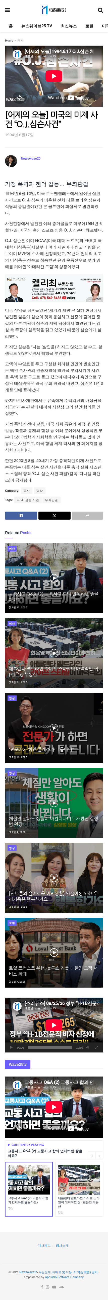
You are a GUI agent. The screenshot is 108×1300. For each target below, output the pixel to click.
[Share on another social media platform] (87, 516)
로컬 (89, 26)
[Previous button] (91, 1155)
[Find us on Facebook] (42, 1287)
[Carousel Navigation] (95, 1155)
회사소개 (62, 1245)
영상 (39, 490)
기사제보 (44, 1245)
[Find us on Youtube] (54, 1287)
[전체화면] (96, 1047)
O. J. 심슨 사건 (28, 500)
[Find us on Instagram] (47, 1287)
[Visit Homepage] (53, 10)
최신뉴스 (69, 26)
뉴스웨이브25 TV (36, 26)
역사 (20, 40)
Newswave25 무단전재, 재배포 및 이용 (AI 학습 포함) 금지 (58, 1272)
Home (9, 40)
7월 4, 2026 (18, 832)
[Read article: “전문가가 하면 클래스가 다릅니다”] (54, 728)
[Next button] (99, 1155)
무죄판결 (51, 500)
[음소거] (87, 1047)
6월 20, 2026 (19, 906)
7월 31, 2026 (19, 682)
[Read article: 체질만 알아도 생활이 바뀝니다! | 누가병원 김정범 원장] (54, 803)
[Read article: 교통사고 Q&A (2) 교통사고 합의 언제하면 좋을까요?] (54, 578)
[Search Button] (100, 10)
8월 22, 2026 (19, 607)
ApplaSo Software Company (64, 1277)
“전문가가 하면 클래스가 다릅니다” (41, 749)
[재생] (11, 1047)
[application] (54, 1025)
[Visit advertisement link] (54, 288)
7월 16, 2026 (19, 757)
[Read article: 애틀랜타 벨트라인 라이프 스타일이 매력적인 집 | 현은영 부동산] (54, 653)
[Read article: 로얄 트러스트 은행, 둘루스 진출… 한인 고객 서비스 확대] (54, 953)
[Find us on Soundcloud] (61, 1287)
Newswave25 (30, 158)
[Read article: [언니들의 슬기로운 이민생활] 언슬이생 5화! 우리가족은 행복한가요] (54, 878)
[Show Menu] (7, 10)
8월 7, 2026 (18, 981)
